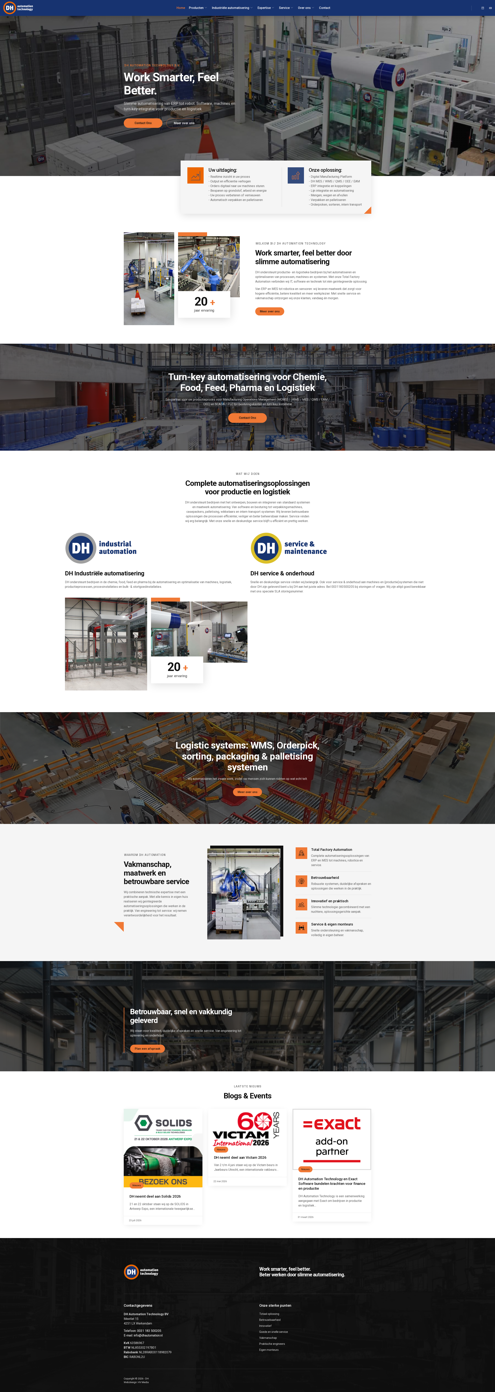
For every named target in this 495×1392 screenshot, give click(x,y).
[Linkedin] (482, 8)
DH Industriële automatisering (104, 573)
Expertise (264, 8)
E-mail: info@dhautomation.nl (143, 1335)
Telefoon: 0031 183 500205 (142, 1331)
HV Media (143, 1382)
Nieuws (136, 1185)
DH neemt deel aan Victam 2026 (240, 1157)
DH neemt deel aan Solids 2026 (155, 1196)
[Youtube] (490, 8)
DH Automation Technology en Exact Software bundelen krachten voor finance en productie (331, 1184)
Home (181, 8)
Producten (196, 8)
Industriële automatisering (230, 8)
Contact (324, 8)
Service (284, 8)
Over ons (304, 8)
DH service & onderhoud (282, 573)
